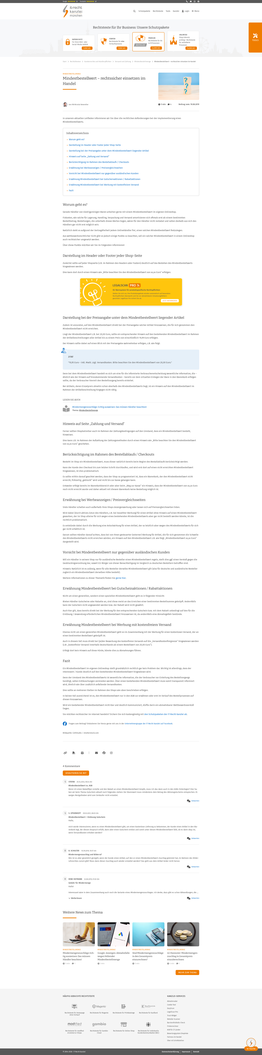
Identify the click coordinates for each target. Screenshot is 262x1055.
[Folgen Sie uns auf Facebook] (198, 1)
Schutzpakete (144, 11)
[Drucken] (82, 753)
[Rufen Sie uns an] (187, 1)
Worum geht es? (76, 139)
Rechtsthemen (75, 62)
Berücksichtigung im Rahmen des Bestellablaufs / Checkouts (99, 162)
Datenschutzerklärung (170, 1052)
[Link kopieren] (65, 753)
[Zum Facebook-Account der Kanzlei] (104, 753)
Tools (168, 11)
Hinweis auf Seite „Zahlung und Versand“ (89, 156)
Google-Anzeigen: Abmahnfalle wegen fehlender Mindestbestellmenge (114, 956)
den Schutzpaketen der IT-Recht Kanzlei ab (165, 714)
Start (64, 62)
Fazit (71, 190)
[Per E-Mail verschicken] (96, 753)
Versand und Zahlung (123, 62)
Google (70, 1)
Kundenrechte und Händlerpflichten (97, 62)
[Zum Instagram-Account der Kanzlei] (111, 753)
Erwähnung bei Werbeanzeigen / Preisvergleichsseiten (96, 168)
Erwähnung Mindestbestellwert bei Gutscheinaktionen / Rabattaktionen (104, 179)
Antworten (195, 801)
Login (187, 11)
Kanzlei (176, 11)
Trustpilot (88, 1)
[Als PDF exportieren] (73, 753)
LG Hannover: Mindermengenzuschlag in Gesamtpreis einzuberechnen (182, 956)
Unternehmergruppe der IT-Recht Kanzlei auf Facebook (148, 723)
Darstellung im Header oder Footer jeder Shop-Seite (95, 145)
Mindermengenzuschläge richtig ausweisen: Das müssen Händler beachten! (109, 407)
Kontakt (196, 1052)
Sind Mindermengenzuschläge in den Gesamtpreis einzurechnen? (147, 956)
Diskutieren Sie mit (76, 773)
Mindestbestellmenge (142, 62)
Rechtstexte (158, 11)
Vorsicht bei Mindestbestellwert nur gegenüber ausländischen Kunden (104, 173)
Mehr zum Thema (187, 972)
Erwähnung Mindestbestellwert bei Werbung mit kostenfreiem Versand (104, 184)
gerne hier (121, 578)
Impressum (186, 1052)
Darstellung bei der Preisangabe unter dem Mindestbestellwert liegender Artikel (109, 150)
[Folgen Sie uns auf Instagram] (194, 1)
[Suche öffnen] (134, 11)
